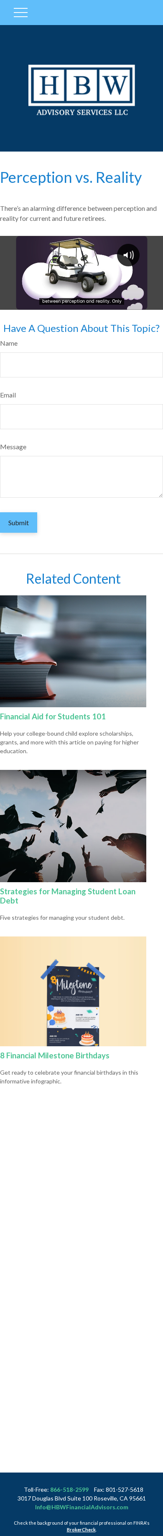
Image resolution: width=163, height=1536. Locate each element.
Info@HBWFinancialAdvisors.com (81, 1507)
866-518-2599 (69, 1489)
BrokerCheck (81, 1529)
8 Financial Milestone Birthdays (55, 1055)
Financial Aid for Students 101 (53, 716)
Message (13, 446)
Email (8, 395)
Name (9, 343)
